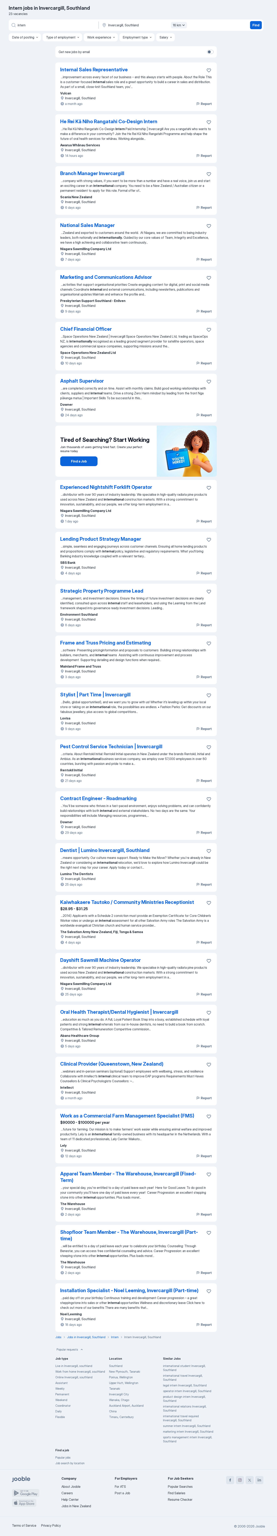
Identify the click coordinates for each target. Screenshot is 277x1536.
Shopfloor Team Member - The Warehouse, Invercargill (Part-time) (129, 1235)
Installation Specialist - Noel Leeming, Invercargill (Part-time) (129, 1290)
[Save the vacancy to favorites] (209, 70)
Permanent (62, 1394)
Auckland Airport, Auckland (126, 1405)
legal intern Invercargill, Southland (185, 1385)
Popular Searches (180, 1487)
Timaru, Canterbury (121, 1417)
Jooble (260, 1526)
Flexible (60, 1417)
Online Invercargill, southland (73, 1377)
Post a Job (122, 1493)
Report (206, 104)
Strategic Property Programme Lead (101, 591)
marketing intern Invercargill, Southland (188, 1431)
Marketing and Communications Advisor (106, 277)
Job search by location (70, 1463)
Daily (58, 1411)
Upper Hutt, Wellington (123, 1383)
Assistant (61, 1383)
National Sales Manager (87, 225)
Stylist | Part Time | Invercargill (95, 695)
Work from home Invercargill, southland (80, 1371)
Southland (115, 1366)
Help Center (70, 1499)
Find (255, 25)
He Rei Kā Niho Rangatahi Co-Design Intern (108, 121)
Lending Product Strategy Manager (100, 539)
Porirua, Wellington (121, 1377)
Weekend (61, 1400)
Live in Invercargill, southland (73, 1366)
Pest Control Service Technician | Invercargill (111, 746)
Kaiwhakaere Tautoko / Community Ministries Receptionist (127, 902)
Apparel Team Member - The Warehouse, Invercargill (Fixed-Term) (128, 1177)
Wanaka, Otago (119, 1400)
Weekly (59, 1388)
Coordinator (63, 1405)
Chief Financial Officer (86, 329)
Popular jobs (63, 1457)
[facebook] (230, 1480)
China (113, 1411)
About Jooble (71, 1487)
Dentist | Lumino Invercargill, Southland (105, 850)
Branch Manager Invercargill (92, 173)
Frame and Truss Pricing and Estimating (105, 643)
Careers (67, 1493)
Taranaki (114, 1388)
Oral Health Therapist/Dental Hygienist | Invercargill (119, 1012)
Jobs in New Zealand (76, 1506)
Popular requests (67, 1349)
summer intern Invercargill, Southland (186, 1426)
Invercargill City (119, 1394)
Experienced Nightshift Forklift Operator (106, 487)
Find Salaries (176, 1493)
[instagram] (240, 1480)
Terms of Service (24, 1525)
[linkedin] (259, 1480)
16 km (177, 25)
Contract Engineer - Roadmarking (98, 798)
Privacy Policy (51, 1525)
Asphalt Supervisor (82, 381)
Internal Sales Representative (94, 70)
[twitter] (250, 1480)
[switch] (210, 52)
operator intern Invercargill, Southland (187, 1391)
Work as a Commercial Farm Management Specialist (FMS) (127, 1116)
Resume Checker (180, 1499)
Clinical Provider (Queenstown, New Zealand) (111, 1064)
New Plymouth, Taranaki (124, 1371)
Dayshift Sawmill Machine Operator (100, 960)
